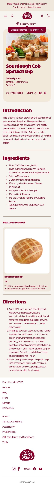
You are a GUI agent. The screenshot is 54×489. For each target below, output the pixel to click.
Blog (4, 392)
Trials (5, 442)
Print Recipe (16, 92)
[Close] (42, 30)
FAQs (5, 397)
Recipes (6, 387)
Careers (6, 402)
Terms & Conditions (12, 421)
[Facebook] (19, 469)
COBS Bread (29, 482)
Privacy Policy (9, 431)
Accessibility (8, 426)
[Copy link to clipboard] (35, 92)
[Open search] (12, 15)
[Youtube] (40, 469)
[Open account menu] (42, 15)
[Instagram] (13, 469)
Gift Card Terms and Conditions (18, 437)
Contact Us (8, 408)
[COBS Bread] (27, 15)
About (5, 416)
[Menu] (5, 15)
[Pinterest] (34, 469)
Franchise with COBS (12, 382)
